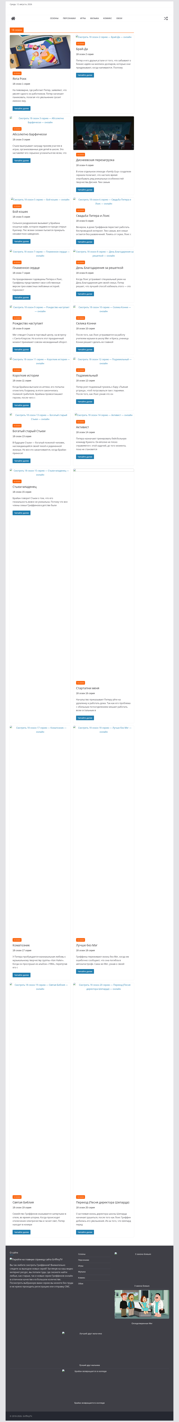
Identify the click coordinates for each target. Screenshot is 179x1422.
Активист (82, 427)
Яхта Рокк (19, 79)
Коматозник (21, 945)
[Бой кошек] (40, 200)
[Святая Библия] (40, 1087)
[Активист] (103, 415)
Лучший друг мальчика (89, 1365)
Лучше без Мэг (86, 945)
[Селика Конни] (103, 309)
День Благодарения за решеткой (99, 268)
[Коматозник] (40, 830)
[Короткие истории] (40, 361)
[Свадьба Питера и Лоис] (103, 202)
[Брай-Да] (103, 37)
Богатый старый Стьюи (29, 431)
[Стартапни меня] (103, 573)
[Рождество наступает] (40, 309)
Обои (119, 18)
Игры (83, 18)
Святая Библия (23, 1202)
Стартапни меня (87, 688)
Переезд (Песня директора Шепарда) (102, 1202)
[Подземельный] (103, 361)
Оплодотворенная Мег (142, 1323)
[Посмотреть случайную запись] (165, 18)
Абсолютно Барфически (30, 134)
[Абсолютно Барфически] (40, 120)
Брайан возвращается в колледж (89, 1403)
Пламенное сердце (26, 268)
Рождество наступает (28, 323)
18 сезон (17, 73)
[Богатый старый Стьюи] (40, 417)
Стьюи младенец (24, 487)
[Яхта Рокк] (40, 52)
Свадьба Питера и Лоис (93, 216)
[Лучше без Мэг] (103, 830)
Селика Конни (86, 323)
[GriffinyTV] (13, 18)
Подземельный (87, 375)
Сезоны (54, 18)
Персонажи (69, 18)
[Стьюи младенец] (40, 473)
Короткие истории (26, 375)
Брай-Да (82, 49)
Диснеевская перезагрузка (95, 160)
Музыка (94, 18)
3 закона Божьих (141, 1286)
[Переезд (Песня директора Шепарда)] (103, 1087)
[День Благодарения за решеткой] (103, 254)
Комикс (107, 18)
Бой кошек (20, 212)
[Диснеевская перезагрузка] (103, 133)
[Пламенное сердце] (40, 254)
